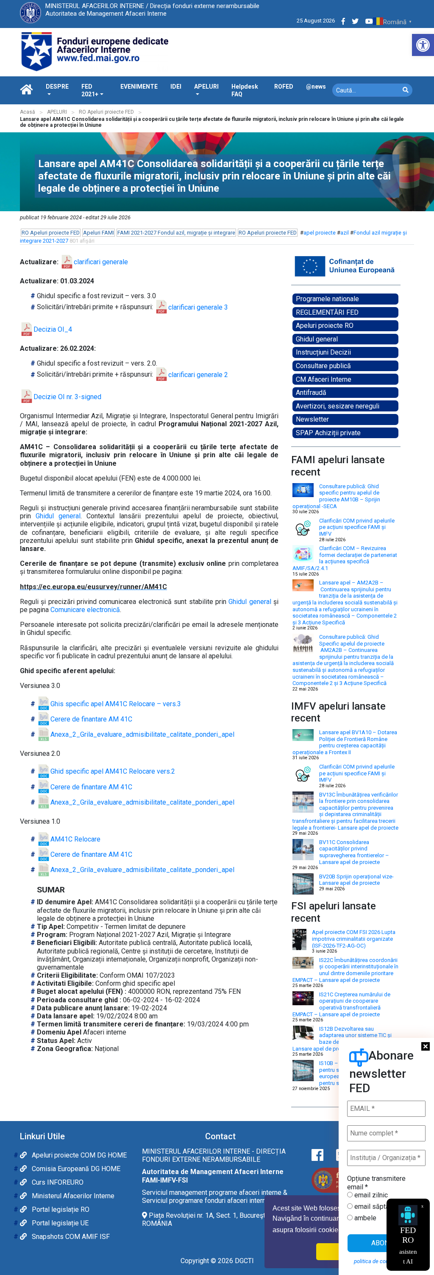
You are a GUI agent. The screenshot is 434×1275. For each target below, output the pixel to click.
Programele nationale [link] (327, 299)
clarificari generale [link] (101, 262)
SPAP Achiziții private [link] (328, 433)
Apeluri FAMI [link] (98, 232)
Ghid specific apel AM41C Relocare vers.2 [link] (112, 771)
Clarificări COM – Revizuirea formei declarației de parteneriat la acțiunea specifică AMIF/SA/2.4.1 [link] (344, 558)
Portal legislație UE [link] (59, 1223)
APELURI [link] (206, 86)
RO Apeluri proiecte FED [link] (106, 112)
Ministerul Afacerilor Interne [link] (72, 1196)
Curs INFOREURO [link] (56, 1182)
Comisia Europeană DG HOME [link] (75, 1169)
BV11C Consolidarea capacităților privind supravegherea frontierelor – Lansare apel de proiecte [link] (354, 852)
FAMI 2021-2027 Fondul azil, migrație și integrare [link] (176, 232)
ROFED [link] (283, 86)
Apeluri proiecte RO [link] (324, 326)
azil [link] (344, 232)
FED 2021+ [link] (89, 90)
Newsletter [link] (312, 419)
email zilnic (370, 1195)
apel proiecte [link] (319, 232)
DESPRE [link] (57, 86)
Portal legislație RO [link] (59, 1209)
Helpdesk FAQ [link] (244, 90)
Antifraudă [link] (311, 393)
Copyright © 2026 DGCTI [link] (217, 1261)
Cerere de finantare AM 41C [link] (91, 719)
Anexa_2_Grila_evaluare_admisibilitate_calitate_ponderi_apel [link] (142, 734)
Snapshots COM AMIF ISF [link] (70, 1237)
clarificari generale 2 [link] (198, 375)
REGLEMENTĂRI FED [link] (327, 312)
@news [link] (316, 86)
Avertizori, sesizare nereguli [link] (337, 406)
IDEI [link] (175, 86)
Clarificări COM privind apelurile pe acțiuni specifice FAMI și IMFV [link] (357, 527)
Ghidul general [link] (317, 339)
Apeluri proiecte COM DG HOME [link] (78, 1155)
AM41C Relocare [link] (75, 839)
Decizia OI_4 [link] (52, 329)
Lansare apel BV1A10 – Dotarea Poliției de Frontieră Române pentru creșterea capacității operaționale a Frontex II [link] (344, 742)
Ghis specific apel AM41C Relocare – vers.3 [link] (115, 704)
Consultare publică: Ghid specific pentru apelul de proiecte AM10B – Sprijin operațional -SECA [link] (336, 496)
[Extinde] (389, 266)
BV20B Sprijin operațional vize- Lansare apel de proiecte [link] (356, 879)
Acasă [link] (27, 112)
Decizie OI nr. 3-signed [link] (67, 397)
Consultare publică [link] (323, 366)
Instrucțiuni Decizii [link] (323, 352)
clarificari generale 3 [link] (198, 307)
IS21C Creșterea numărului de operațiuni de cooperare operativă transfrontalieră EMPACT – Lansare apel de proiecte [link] (341, 1004)
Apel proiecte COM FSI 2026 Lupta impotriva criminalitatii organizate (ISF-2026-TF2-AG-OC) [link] (353, 938)
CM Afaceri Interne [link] (323, 379)
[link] (423, 45)
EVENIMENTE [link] (139, 86)
